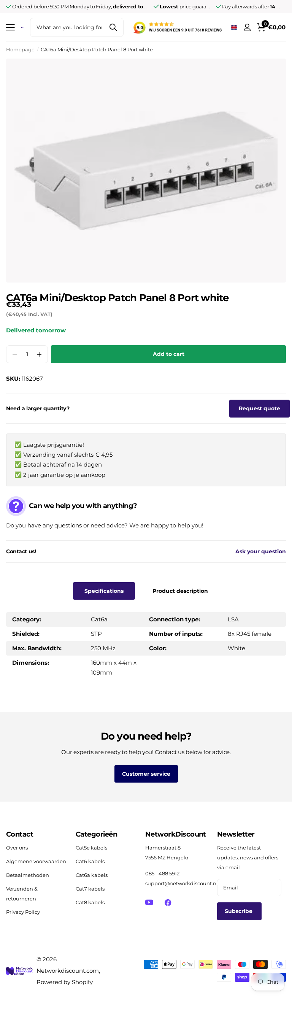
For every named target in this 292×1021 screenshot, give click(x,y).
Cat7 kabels (90, 889)
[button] (39, 354)
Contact (19, 834)
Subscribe (239, 911)
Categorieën (96, 834)
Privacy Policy (23, 912)
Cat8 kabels (90, 902)
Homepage (20, 49)
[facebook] (168, 902)
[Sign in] (247, 27)
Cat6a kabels (92, 875)
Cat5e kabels (91, 848)
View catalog (10, 27)
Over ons (17, 848)
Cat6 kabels (90, 861)
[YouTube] (149, 902)
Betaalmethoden (27, 875)
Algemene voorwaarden (36, 861)
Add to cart (168, 354)
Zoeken (113, 27)
